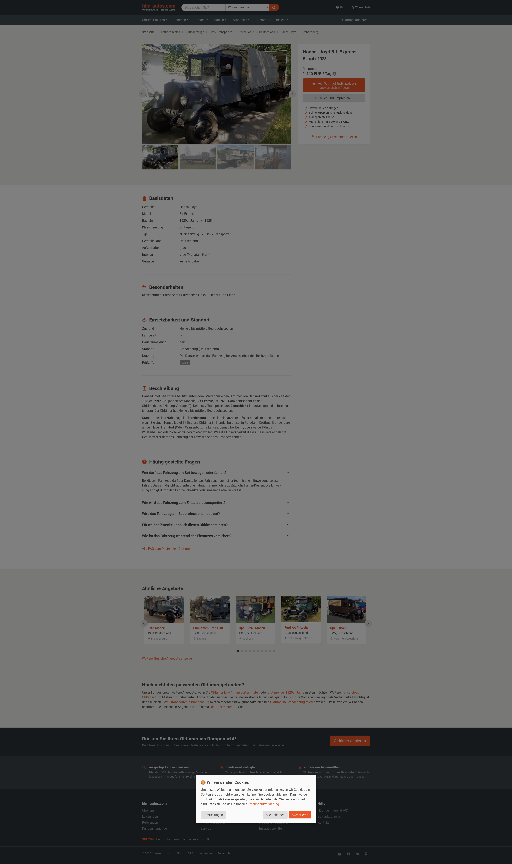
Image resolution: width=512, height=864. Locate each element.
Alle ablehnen (275, 815)
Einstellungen (213, 815)
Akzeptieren (300, 815)
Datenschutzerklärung (263, 804)
